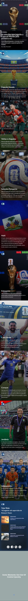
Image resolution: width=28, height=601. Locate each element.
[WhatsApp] (8, 548)
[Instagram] (20, 548)
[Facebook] (12, 548)
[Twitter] (16, 548)
